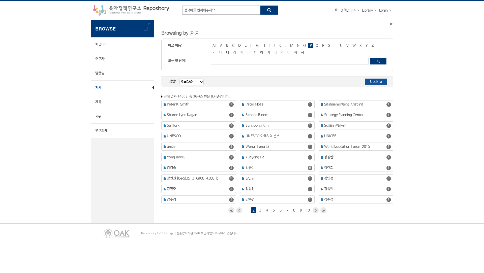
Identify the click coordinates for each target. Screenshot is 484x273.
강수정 (328, 199)
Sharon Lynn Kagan (182, 115)
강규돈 (250, 167)
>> (323, 210)
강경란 (328, 157)
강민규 (250, 178)
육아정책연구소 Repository (131, 10)
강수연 (250, 199)
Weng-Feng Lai (258, 146)
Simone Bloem (257, 115)
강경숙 (171, 167)
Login (383, 10)
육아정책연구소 (345, 10)
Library (367, 10)
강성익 (328, 189)
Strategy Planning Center (344, 115)
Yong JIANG (176, 157)
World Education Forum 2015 (347, 146)
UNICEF (330, 136)
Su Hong (173, 125)
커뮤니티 (101, 45)
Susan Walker (335, 125)
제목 (98, 102)
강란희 (328, 167)
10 (308, 210)
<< (231, 210)
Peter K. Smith (178, 104)
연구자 (99, 59)
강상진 (250, 189)
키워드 (99, 116)
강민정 (328, 178)
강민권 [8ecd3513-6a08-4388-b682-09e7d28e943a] (195, 178)
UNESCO (174, 136)
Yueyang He (255, 157)
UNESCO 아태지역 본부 (262, 136)
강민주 (171, 189)
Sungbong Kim (257, 125)
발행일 (99, 73)
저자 (98, 88)
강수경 (171, 199)
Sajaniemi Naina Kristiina (343, 104)
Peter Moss (254, 104)
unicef (172, 146)
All (214, 46)
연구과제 (101, 131)
